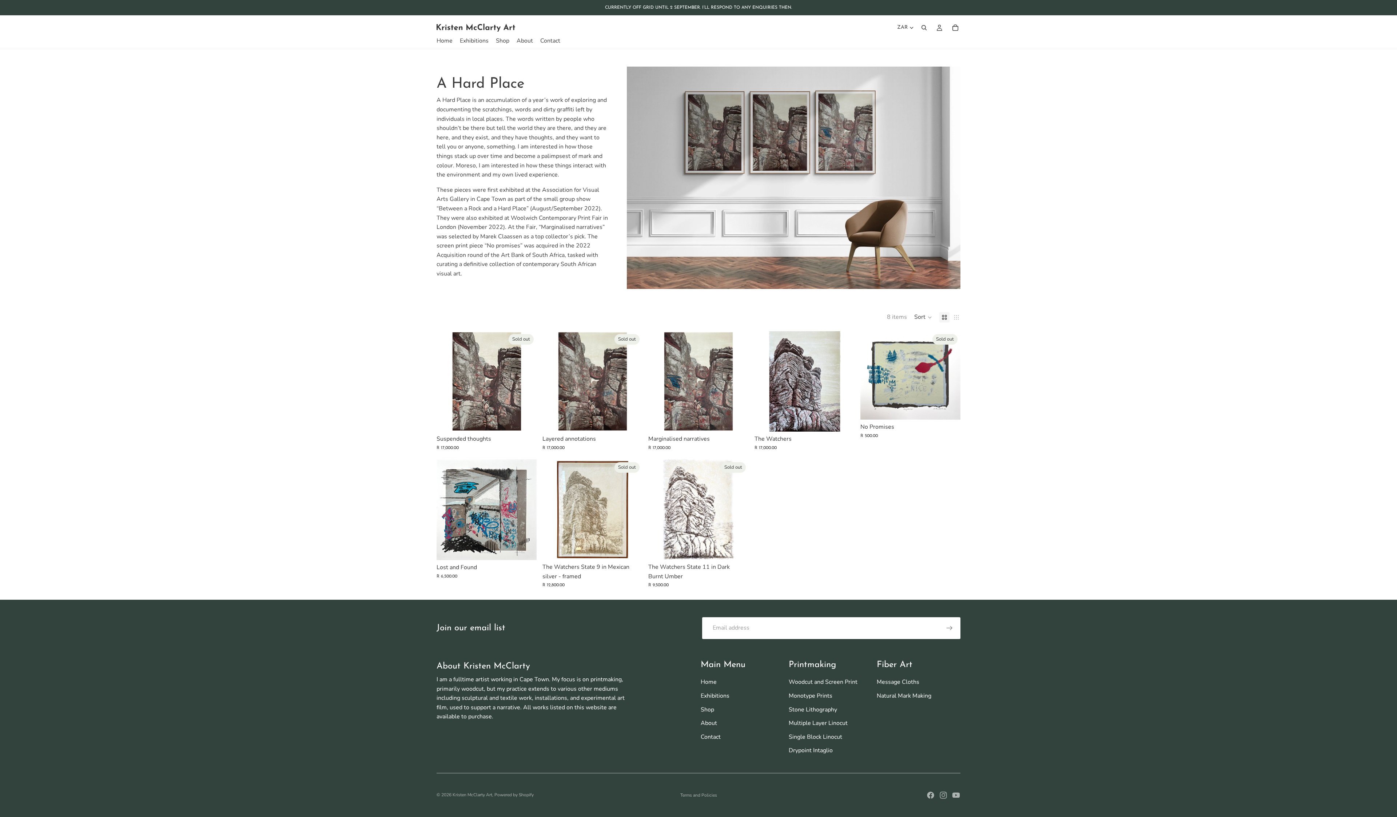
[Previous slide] (447, 381)
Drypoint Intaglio (811, 750)
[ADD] (737, 420)
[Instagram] (943, 795)
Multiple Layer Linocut (818, 723)
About (709, 723)
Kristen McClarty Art (472, 795)
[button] (923, 317)
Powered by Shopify (514, 795)
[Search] (924, 28)
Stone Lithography (813, 710)
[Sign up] (949, 628)
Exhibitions (715, 696)
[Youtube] (956, 795)
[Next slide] (526, 381)
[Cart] (955, 28)
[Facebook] (930, 795)
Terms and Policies (698, 795)
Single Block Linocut (815, 737)
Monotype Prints (810, 696)
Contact (711, 737)
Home (709, 682)
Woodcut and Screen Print (823, 682)
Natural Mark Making (904, 696)
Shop (707, 710)
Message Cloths (898, 682)
